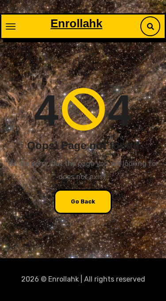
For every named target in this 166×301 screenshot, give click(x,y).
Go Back (83, 201)
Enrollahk (76, 23)
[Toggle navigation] (10, 26)
